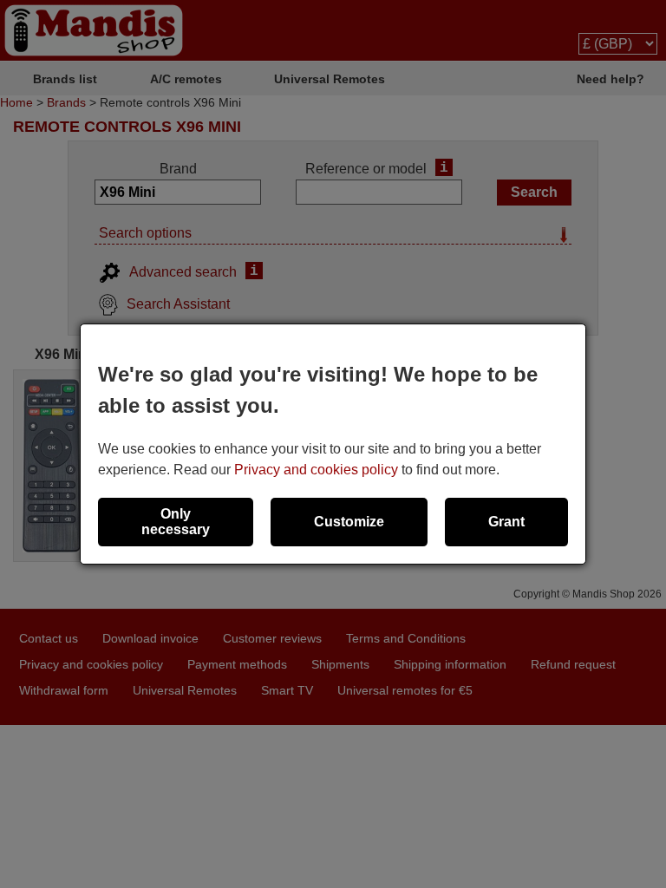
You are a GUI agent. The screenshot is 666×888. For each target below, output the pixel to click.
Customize (349, 521)
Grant (506, 521)
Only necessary (175, 521)
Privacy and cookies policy (316, 469)
